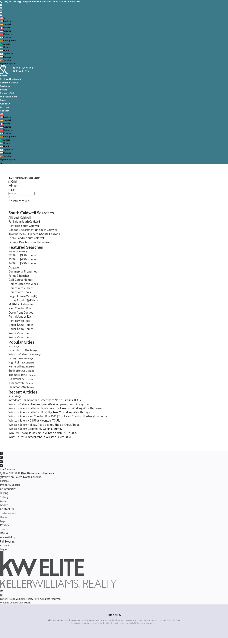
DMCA (4, 533)
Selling (3, 89)
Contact (4, 110)
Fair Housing (7, 541)
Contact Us (7, 509)
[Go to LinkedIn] (1, 14)
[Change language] (2, 18)
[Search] (10, 197)
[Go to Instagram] (1, 8)
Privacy (4, 525)
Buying (3, 86)
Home (4, 517)
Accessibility (7, 537)
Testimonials (8, 513)
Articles (4, 107)
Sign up (4, 63)
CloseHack (24, 602)
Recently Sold (7, 93)
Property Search (10, 484)
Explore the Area (9, 79)
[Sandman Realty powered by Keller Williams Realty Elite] (58, 586)
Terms (4, 529)
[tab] (114, 182)
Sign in (12, 63)
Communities (7, 82)
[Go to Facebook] (1, 5)
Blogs (3, 100)
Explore (4, 480)
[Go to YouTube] (1, 11)
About (3, 103)
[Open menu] (1, 162)
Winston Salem (8, 96)
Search (4, 75)
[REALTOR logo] (1, 594)
